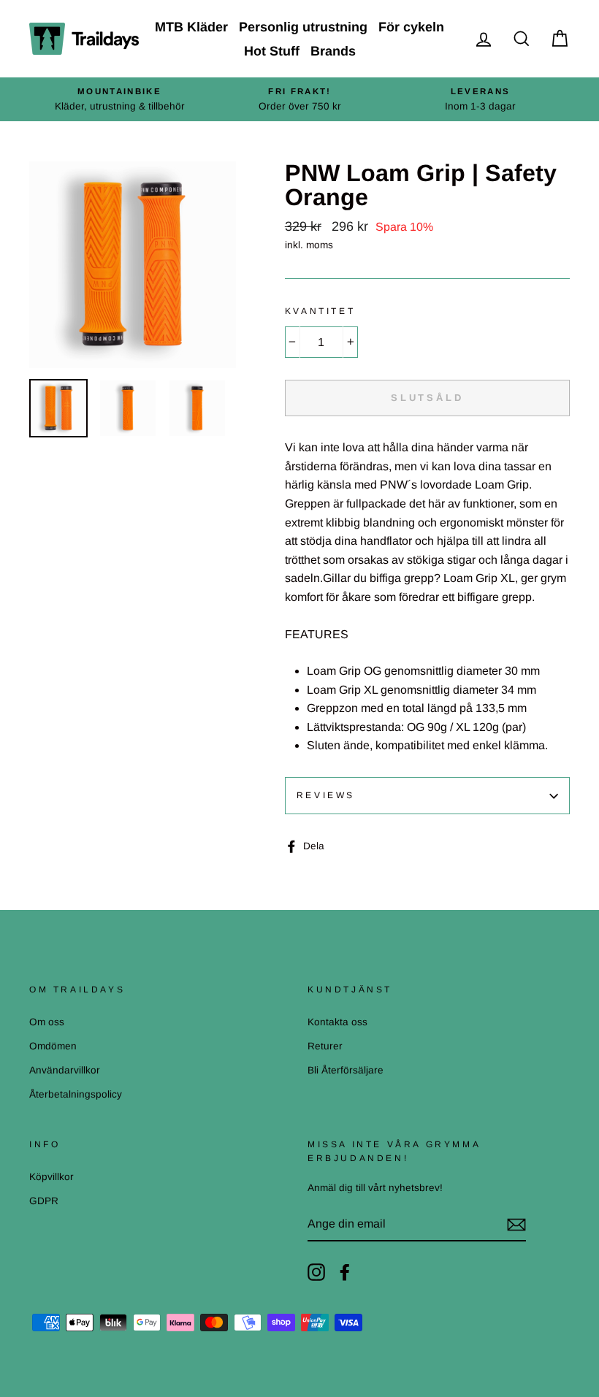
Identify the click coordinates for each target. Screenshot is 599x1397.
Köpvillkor (51, 1176)
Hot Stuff (272, 51)
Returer (325, 1046)
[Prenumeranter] (516, 1224)
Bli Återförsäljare (346, 1070)
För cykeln (411, 27)
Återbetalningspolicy (75, 1094)
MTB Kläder (191, 27)
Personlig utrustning (303, 27)
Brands (333, 51)
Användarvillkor (64, 1070)
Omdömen (53, 1046)
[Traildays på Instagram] (316, 1272)
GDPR (43, 1200)
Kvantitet (320, 311)
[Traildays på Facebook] (345, 1272)
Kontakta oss (337, 1022)
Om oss (46, 1022)
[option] (119, 99)
